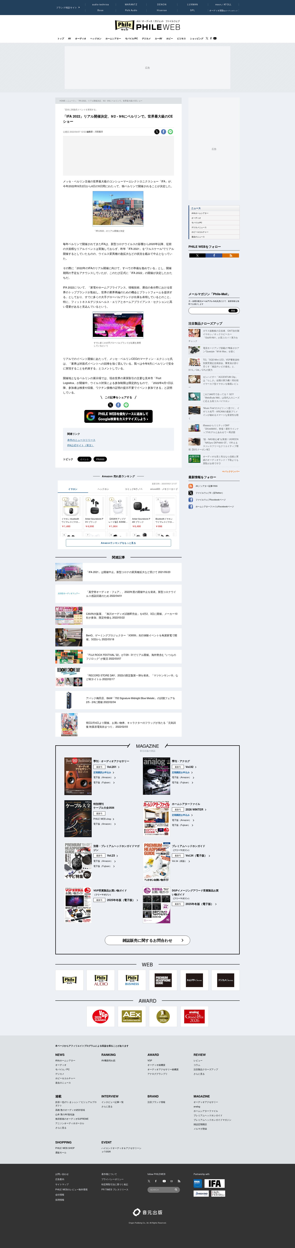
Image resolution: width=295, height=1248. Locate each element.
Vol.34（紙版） (179, 861)
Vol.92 (189, 767)
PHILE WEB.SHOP (65, 1148)
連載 (58, 1096)
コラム (197, 1064)
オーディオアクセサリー (206, 1102)
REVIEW (200, 1054)
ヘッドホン (95, 38)
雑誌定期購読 (200, 1124)
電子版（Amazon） (103, 777)
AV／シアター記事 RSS (206, 485)
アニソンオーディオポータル (69, 1123)
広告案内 (59, 1179)
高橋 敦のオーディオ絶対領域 (70, 1109)
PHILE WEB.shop (102, 818)
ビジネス (181, 38)
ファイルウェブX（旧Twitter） (210, 492)
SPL (192, 10)
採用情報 (59, 1199)
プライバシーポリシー (112, 1179)
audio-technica (100, 4)
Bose (100, 10)
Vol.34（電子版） (196, 855)
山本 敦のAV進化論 (64, 1114)
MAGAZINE (147, 746)
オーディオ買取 (223, 10)
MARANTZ (131, 4)
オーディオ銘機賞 (156, 1064)
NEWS (60, 1054)
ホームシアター (113, 38)
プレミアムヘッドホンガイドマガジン (212, 1119)
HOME (62, 100)
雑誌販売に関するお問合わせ (147, 940)
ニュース (71, 100)
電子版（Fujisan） (102, 782)
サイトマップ (62, 1184)
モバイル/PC (131, 38)
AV (69, 38)
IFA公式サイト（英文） (80, 445)
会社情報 (59, 1194)
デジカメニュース (199, 227)
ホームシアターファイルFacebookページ (215, 506)
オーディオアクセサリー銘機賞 (163, 1069)
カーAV (158, 38)
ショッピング (196, 38)
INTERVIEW (109, 1096)
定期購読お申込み (102, 772)
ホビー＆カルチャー (200, 232)
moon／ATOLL (223, 4)
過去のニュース (198, 236)
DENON (161, 4)
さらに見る (199, 1073)
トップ (60, 38)
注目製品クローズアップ (205, 323)
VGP (150, 1060)
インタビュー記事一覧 (112, 1102)
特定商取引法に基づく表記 (114, 1184)
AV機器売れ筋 (108, 1060)
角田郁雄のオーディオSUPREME (72, 1118)
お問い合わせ (62, 1174)
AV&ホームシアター (200, 213)
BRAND (153, 1096)
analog (197, 1106)
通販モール (60, 1152)
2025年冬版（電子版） (121, 900)
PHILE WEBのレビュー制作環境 (71, 1189)
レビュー (198, 1060)
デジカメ (146, 38)
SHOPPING (63, 1142)
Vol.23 (111, 855)
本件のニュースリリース (81, 440)
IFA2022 (100, 459)
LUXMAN (192, 4)
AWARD (153, 1054)
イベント (84, 459)
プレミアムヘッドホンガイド (208, 1115)
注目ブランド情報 (156, 1102)
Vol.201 (111, 767)
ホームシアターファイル (206, 1110)
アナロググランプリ (157, 1073)
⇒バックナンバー (231, 471)
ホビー (169, 38)
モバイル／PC (62, 1069)
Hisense (162, 10)
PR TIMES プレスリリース (114, 1189)
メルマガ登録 (200, 1128)
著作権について (109, 1174)
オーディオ (80, 38)
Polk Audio (131, 10)
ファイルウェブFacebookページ (211, 499)
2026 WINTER (194, 809)
